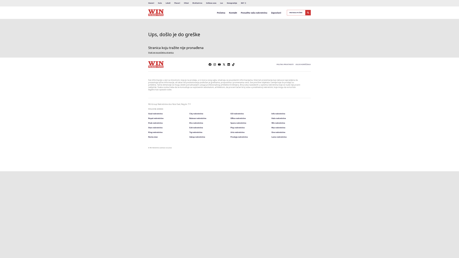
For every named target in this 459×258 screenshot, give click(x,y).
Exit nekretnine (196, 127)
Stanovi (151, 3)
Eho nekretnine (196, 122)
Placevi (177, 3)
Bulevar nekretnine (197, 118)
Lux (221, 3)
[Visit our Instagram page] (214, 64)
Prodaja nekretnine (239, 136)
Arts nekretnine (237, 132)
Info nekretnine (278, 113)
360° (242, 3)
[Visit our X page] (224, 64)
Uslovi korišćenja (303, 64)
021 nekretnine (237, 113)
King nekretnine (155, 132)
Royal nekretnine (156, 118)
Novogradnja (232, 3)
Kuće (160, 3)
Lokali (168, 3)
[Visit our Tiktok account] (233, 64)
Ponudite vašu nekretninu (254, 12)
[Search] (308, 12)
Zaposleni (276, 12)
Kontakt (233, 12)
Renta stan (153, 136)
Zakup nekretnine (197, 136)
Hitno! (186, 3)
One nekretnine (278, 132)
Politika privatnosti (285, 64)
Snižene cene (211, 3)
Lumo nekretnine (279, 136)
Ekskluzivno (197, 3)
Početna (221, 12)
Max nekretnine (278, 127)
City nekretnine (196, 113)
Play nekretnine (237, 127)
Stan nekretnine (155, 127)
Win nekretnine (278, 122)
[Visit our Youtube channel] (219, 64)
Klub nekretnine (155, 122)
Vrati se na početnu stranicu (161, 52)
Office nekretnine (238, 118)
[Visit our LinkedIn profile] (228, 64)
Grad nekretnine (155, 113)
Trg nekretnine (195, 132)
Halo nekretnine (278, 118)
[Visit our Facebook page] (210, 64)
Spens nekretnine (238, 122)
